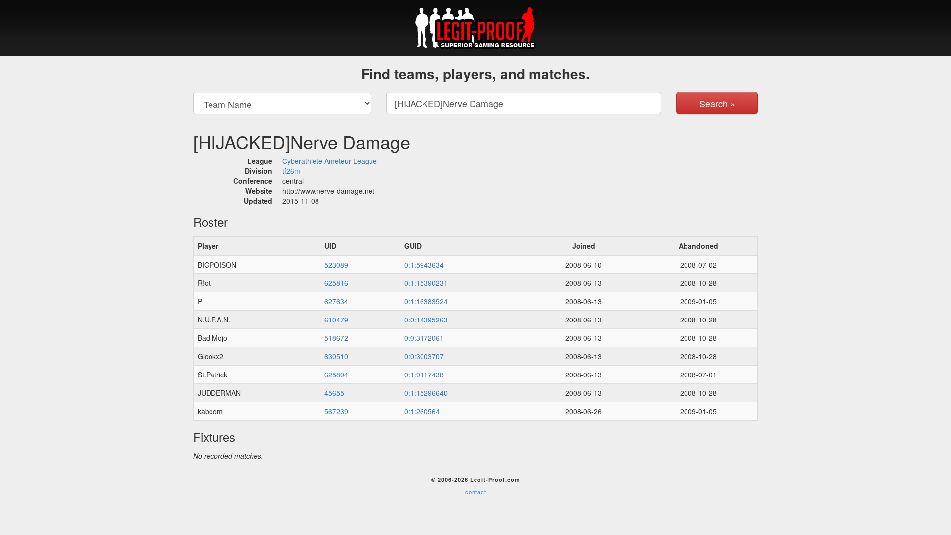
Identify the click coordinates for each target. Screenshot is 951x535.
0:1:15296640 (426, 393)
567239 (336, 411)
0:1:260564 (422, 411)
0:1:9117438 (424, 374)
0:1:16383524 (426, 301)
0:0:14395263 (426, 319)
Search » (717, 103)
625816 (336, 283)
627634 (336, 301)
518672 (336, 338)
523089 (336, 264)
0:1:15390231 (426, 283)
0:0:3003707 (424, 356)
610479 (336, 319)
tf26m (291, 171)
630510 (336, 356)
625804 (336, 374)
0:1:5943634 (424, 264)
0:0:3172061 (424, 338)
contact (475, 492)
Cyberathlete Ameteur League (329, 161)
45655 (334, 393)
